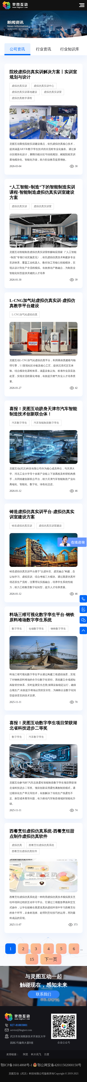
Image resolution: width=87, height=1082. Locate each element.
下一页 (51, 959)
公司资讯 (17, 49)
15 (32, 959)
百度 (46, 1054)
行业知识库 (69, 49)
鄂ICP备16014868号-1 (16, 1065)
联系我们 (43, 994)
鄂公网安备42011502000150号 (59, 1065)
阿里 (25, 1054)
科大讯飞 (36, 1054)
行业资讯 (43, 49)
